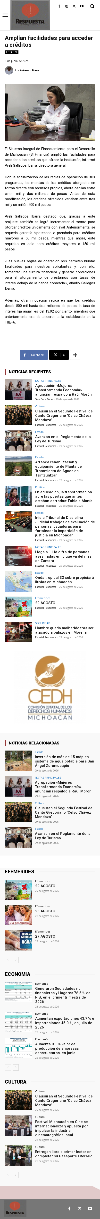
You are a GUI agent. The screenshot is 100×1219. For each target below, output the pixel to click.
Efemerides (42, 598)
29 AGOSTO (45, 603)
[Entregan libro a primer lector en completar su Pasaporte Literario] (18, 1155)
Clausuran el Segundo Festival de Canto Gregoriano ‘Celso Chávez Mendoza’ (64, 415)
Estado (11, 52)
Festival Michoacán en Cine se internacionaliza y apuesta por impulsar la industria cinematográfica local (61, 1128)
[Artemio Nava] (10, 70)
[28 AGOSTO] (18, 915)
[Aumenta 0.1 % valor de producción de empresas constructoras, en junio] (18, 1048)
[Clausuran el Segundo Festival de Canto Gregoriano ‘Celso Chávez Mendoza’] (18, 415)
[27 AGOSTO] (18, 940)
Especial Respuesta (45, 425)
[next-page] (16, 960)
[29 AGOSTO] (18, 607)
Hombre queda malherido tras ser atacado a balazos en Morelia (64, 630)
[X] (74, 6)
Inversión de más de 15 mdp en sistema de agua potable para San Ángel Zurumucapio (64, 761)
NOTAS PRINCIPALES (48, 380)
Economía (41, 983)
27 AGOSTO (45, 936)
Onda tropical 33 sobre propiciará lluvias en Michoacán (64, 579)
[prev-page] (8, 960)
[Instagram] (67, 6)
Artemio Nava (30, 70)
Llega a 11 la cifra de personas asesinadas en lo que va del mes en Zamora (63, 556)
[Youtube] (81, 6)
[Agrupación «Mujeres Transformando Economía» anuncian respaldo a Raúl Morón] (18, 389)
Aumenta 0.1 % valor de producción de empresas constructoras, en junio (57, 1048)
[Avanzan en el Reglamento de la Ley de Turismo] (18, 440)
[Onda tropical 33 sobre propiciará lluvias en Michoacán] (18, 581)
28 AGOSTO (45, 911)
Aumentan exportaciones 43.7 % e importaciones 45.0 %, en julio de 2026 (64, 1022)
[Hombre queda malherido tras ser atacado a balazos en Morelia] (18, 632)
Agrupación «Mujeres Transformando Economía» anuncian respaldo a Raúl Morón (63, 390)
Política (40, 487)
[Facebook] (59, 6)
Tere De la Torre (44, 399)
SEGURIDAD (42, 623)
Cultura (40, 406)
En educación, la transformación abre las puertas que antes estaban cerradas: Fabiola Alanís (63, 496)
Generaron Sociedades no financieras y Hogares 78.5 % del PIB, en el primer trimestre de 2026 (63, 995)
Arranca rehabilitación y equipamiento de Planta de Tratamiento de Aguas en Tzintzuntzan (58, 468)
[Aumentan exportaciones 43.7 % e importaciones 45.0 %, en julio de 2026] (18, 1022)
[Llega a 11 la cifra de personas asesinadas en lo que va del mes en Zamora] (18, 556)
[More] (75, 355)
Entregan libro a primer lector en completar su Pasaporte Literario (63, 1154)
